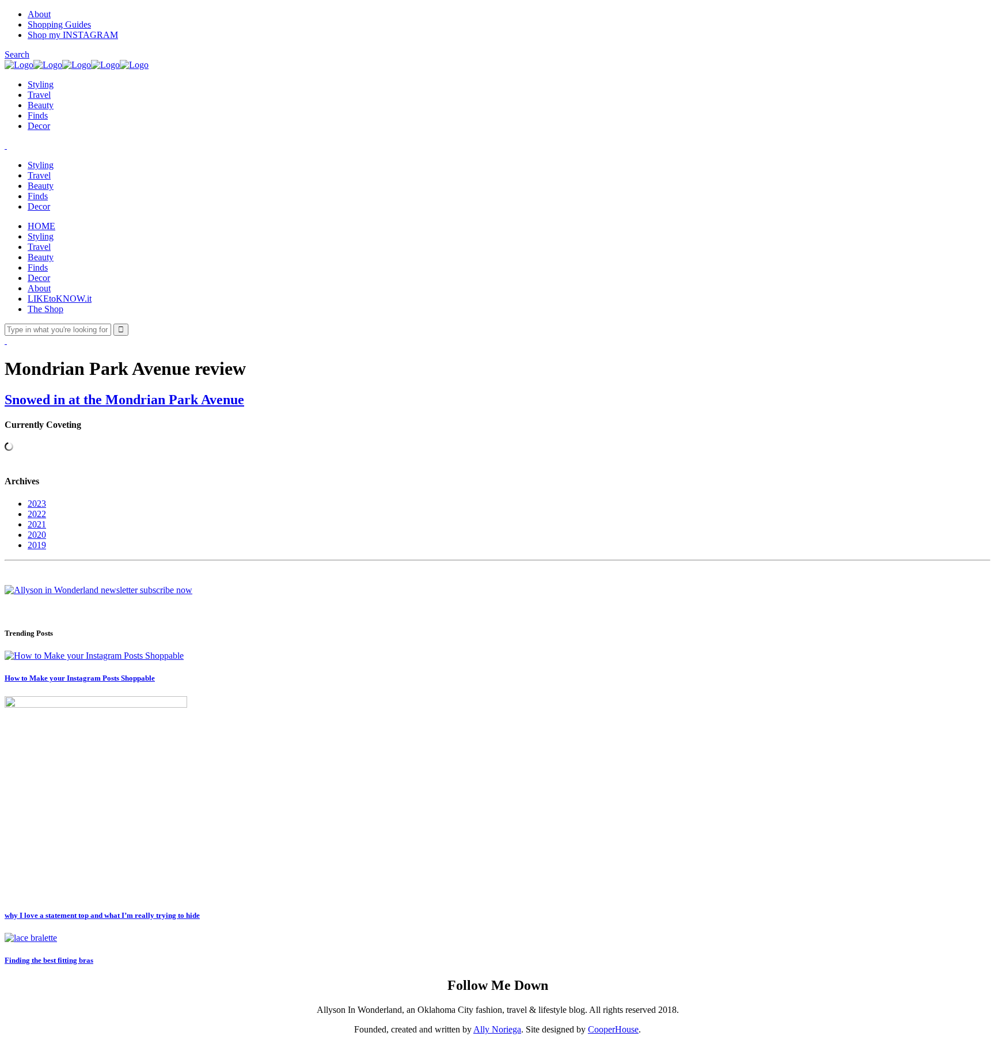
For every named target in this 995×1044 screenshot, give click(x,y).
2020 (37, 535)
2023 (37, 503)
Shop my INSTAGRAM (73, 35)
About (39, 14)
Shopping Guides (59, 24)
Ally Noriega (497, 1029)
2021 (37, 524)
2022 (37, 514)
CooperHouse (613, 1029)
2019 (37, 545)
